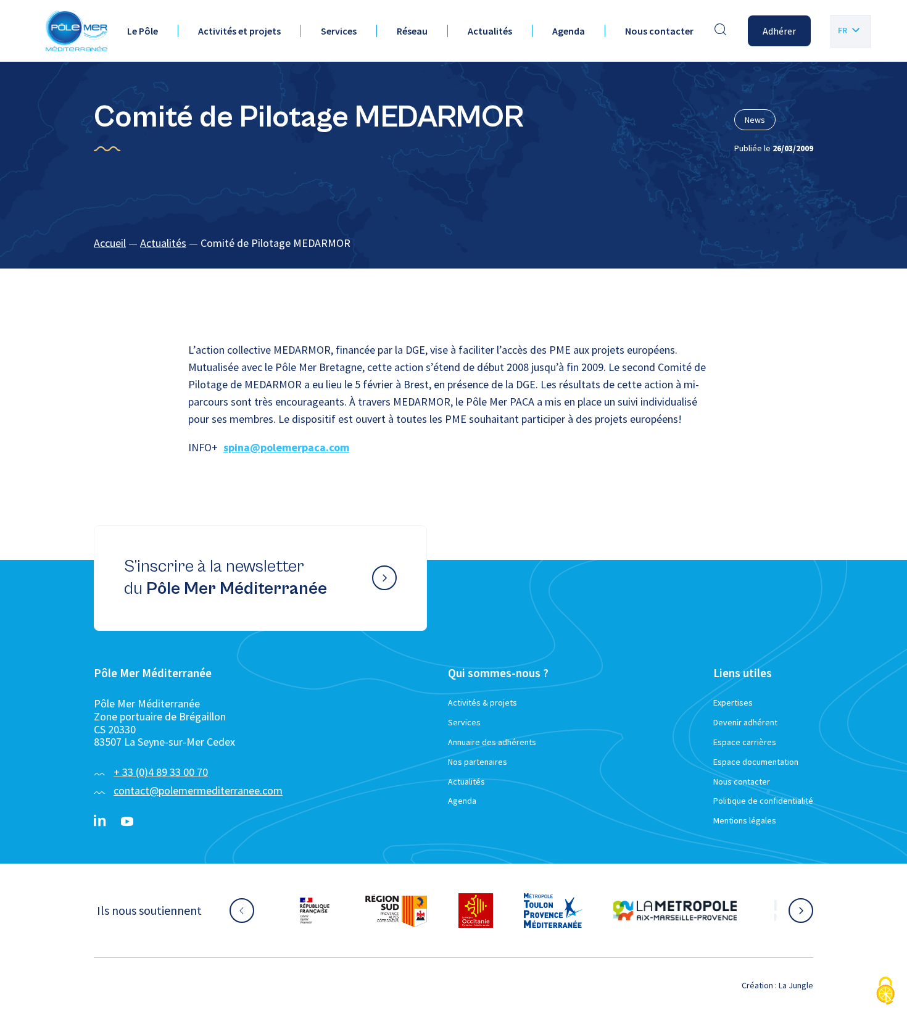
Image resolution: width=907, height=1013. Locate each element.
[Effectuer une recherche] (720, 31)
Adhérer (779, 31)
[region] (453, 243)
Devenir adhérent (745, 722)
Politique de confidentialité (763, 800)
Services (339, 31)
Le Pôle (142, 31)
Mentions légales (744, 820)
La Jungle (796, 985)
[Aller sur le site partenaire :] (315, 910)
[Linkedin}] (100, 821)
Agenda (568, 31)
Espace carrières (744, 742)
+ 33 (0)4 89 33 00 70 (161, 772)
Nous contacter (659, 31)
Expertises (733, 702)
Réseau (412, 31)
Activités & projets (482, 702)
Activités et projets (239, 31)
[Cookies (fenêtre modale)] (885, 991)
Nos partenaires (477, 761)
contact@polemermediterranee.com (198, 790)
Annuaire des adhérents (492, 742)
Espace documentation (755, 761)
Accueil (110, 243)
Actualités (490, 31)
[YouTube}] (127, 821)
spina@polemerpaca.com (286, 447)
